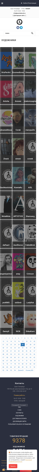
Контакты (19, 413)
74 (34, 360)
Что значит (15, 405)
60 (15, 357)
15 (15, 341)
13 (7, 341)
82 (30, 364)
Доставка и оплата (19, 418)
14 (11, 341)
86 (11, 367)
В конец (28, 370)
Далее (20, 370)
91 (30, 367)
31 (7, 348)
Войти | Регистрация (29, 3)
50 (11, 354)
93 (3, 370)
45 (26, 351)
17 (22, 341)
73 (30, 360)
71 (22, 360)
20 (34, 341)
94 (7, 370)
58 (7, 357)
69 (15, 360)
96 (15, 370)
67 (7, 360)
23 (11, 344)
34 (19, 348)
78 (15, 364)
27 (26, 344)
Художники (19, 415)
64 (30, 357)
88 (19, 367)
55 (30, 354)
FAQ (19, 407)
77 (11, 364)
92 (34, 367)
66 (3, 360)
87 (15, 367)
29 (34, 344)
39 (3, 351)
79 (19, 364)
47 (34, 351)
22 (7, 344)
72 (26, 360)
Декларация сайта (19, 15)
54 (26, 354)
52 (19, 354)
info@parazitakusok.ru (19, 13)
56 (34, 354)
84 (3, 367)
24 (15, 344)
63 (26, 357)
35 (22, 348)
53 (22, 354)
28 (30, 344)
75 (3, 364)
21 (3, 344)
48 (3, 354)
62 (22, 357)
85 (7, 367)
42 (15, 351)
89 (22, 367)
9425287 (27, 8)
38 (34, 348)
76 (7, 364)
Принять (13, 466)
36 (26, 348)
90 (26, 367)
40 (7, 351)
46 (30, 351)
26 (22, 344)
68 (11, 360)
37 (30, 348)
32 (11, 348)
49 (7, 354)
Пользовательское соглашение (19, 424)
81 (26, 364)
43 (19, 351)
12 (3, 341)
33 (15, 348)
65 (34, 357)
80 (22, 364)
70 (19, 360)
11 (35, 338)
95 (11, 370)
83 (34, 364)
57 (3, 357)
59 (11, 357)
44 (22, 351)
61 (19, 357)
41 (11, 351)
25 (19, 344)
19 (30, 341)
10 (31, 338)
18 (26, 341)
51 (15, 354)
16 (19, 341)
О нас (19, 410)
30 (3, 348)
